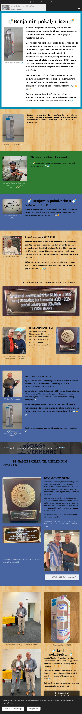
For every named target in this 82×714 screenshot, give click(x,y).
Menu (79, 8)
